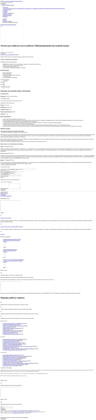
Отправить (3, 409)
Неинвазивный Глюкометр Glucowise (11, 240)
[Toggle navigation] (1, 5)
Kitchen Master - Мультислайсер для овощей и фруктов (15, 356)
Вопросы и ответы (7, 14)
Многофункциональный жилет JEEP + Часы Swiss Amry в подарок (18, 346)
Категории (5, 7)
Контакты (5, 16)
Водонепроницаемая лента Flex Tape (11, 355)
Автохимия (3, 194)
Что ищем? (3, 3)
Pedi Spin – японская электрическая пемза (12, 344)
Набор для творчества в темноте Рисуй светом (13, 325)
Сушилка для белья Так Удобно (18, 412)
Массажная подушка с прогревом (10, 365)
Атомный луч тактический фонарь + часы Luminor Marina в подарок (25, 411)
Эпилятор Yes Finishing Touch (9, 324)
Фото (2, 173)
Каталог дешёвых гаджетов (8, 5)
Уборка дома (3, 234)
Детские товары (44, 8)
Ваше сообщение (4, 188)
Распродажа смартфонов (6, 195)
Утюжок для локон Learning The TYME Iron (13, 260)
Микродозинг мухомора (8, 332)
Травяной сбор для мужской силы (10, 331)
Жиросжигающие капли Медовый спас (12, 328)
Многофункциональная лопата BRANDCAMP (13, 364)
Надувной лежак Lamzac (8, 347)
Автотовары (6, 8)
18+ (64, 8)
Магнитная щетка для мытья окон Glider (12, 342)
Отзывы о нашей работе (8, 13)
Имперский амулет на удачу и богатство (12, 358)
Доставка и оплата (7, 9)
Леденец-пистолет (7, 327)
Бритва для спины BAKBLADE (10, 345)
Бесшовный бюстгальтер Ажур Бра (11, 330)
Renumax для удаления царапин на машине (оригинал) (22, 410)
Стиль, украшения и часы (35, 8)
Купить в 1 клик (4, 192)
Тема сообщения (4, 176)
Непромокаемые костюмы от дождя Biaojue (12, 323)
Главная (5, 18)
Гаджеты (11, 8)
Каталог (5, 20)
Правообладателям (7, 15)
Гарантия (5, 12)
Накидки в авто (4, 193)
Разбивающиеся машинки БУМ (10, 359)
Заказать (5, 241)
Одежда (54, 8)
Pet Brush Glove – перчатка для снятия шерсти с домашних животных (18, 348)
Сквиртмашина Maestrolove (9, 341)
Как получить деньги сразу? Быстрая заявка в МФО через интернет (12, 226)
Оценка (2, 177)
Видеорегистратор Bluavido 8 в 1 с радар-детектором (15, 360)
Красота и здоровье (25, 8)
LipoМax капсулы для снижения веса (11, 334)
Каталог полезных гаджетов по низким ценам (12, 1)
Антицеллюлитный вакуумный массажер (12, 349)
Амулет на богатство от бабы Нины (11, 340)
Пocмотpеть (3, 418)
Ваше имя (3, 170)
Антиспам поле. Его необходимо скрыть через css (12, 169)
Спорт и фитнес (59, 8)
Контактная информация (6, 171)
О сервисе (5, 10)
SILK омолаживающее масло (9, 250)
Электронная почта (5, 174)
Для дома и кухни (17, 8)
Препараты (50, 8)
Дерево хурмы (6, 329)
